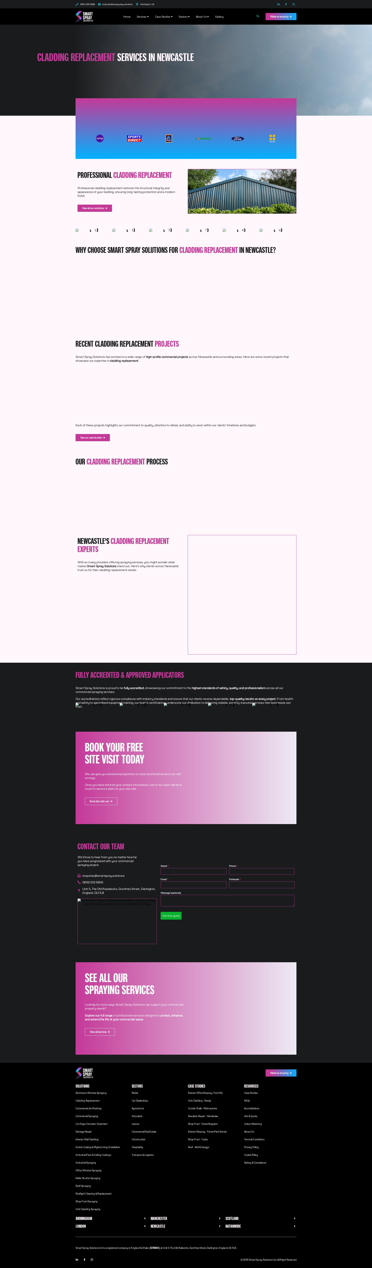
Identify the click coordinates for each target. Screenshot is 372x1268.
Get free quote (171, 915)
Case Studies (196, 1086)
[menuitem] (143, 16)
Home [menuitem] (127, 16)
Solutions (82, 1086)
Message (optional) (171, 892)
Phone (233, 865)
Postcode (235, 879)
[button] (258, 16)
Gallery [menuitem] (219, 16)
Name (165, 865)
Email (164, 879)
